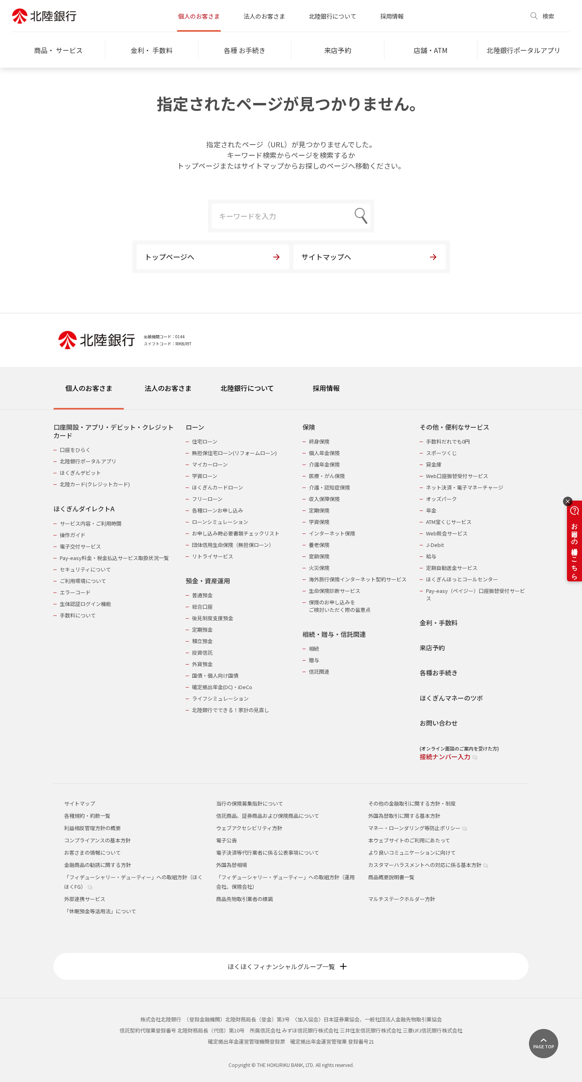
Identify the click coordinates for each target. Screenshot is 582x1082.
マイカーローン (210, 464)
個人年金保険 (324, 453)
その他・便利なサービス (454, 427)
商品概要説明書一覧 (391, 877)
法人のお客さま (264, 16)
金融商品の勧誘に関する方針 (97, 865)
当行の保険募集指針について (249, 803)
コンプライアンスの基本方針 (97, 840)
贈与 (314, 660)
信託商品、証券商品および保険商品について (267, 815)
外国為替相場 (231, 865)
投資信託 (202, 652)
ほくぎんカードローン (217, 487)
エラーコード (75, 592)
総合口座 (202, 606)
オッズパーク (441, 499)
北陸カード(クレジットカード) (95, 484)
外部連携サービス (84, 899)
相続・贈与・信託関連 (334, 634)
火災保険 (319, 567)
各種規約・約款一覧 (87, 815)
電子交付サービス (80, 546)
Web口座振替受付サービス (457, 476)
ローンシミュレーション (220, 522)
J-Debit (435, 545)
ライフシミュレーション (220, 698)
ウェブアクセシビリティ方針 (249, 828)
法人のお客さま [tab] (168, 388)
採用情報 (392, 16)
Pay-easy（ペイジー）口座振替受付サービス (475, 594)
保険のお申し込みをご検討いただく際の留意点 (340, 605)
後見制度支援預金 (212, 618)
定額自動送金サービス (451, 567)
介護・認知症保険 (329, 487)
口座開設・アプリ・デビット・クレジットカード (113, 431)
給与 (431, 556)
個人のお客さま (199, 16)
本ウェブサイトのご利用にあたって (409, 840)
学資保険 (319, 522)
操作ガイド (73, 535)
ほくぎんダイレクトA (83, 509)
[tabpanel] (291, 587)
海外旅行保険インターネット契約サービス (358, 579)
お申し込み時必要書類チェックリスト (236, 533)
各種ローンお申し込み (217, 510)
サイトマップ (79, 803)
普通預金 (202, 595)
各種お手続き (439, 673)
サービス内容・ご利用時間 (91, 523)
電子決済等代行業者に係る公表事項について (267, 852)
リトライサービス (212, 556)
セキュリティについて (85, 569)
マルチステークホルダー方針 (401, 899)
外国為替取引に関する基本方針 (404, 815)
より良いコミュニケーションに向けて (412, 852)
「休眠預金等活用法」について (100, 911)
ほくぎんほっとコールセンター (462, 579)
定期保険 (319, 510)
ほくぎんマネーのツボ (451, 698)
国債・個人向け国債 (215, 675)
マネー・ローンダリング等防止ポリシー (415, 828)
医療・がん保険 (327, 476)
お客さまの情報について (92, 852)
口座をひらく (75, 449)
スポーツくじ (441, 453)
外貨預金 (202, 664)
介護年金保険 (324, 464)
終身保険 (319, 441)
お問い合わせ (439, 723)
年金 (431, 510)
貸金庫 (433, 464)
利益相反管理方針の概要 (92, 828)
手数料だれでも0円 (448, 441)
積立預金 (202, 641)
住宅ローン (204, 441)
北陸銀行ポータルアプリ (88, 461)
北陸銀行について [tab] (247, 388)
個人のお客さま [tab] (88, 388)
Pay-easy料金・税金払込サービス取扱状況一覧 (114, 558)
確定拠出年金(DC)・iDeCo (222, 687)
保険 (308, 427)
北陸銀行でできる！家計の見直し (230, 710)
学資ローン (204, 476)
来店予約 (432, 648)
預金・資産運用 (208, 581)
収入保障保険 (324, 499)
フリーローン (207, 499)
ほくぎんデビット (80, 472)
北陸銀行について (332, 16)
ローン (195, 427)
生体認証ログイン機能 (85, 604)
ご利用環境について (83, 581)
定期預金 (202, 629)
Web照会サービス (447, 533)
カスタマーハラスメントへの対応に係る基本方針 (425, 865)
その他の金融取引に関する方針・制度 (412, 803)
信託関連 (319, 671)
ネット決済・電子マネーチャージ (464, 487)
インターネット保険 (332, 533)
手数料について (78, 615)
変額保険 (319, 556)
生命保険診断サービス (334, 590)
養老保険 (319, 545)
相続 (314, 648)
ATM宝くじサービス (449, 522)
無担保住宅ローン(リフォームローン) (234, 453)
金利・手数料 (439, 623)
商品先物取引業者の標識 (244, 899)
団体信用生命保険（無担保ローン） (233, 545)
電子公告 (226, 840)
